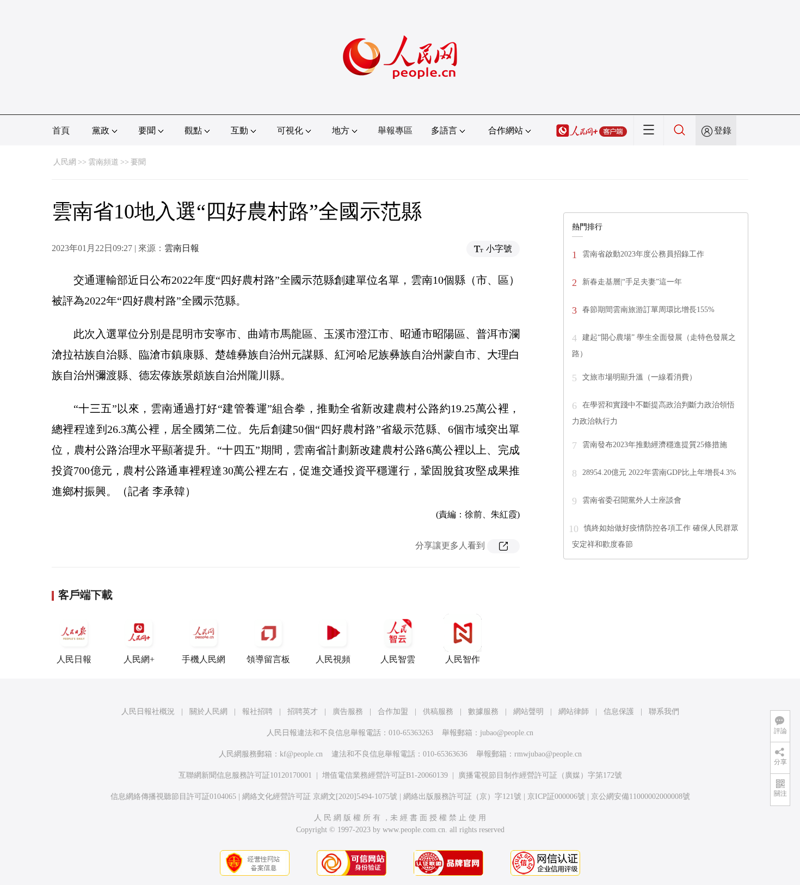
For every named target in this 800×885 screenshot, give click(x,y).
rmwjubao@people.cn (548, 754)
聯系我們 (664, 711)
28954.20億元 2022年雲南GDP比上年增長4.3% (659, 472)
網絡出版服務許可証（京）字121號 (462, 796)
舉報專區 (395, 130)
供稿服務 (438, 711)
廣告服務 (348, 711)
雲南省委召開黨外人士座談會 (631, 500)
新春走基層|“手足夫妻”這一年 (632, 282)
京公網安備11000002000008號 (640, 796)
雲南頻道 (103, 162)
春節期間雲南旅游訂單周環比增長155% (648, 310)
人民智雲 (397, 659)
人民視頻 (333, 659)
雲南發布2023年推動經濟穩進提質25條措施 (654, 445)
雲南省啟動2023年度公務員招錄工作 (643, 254)
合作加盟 (393, 711)
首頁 (61, 130)
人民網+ (139, 659)
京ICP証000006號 (556, 796)
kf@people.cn (301, 754)
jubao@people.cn (506, 733)
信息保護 (619, 711)
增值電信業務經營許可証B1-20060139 (385, 775)
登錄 (722, 130)
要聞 (138, 162)
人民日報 (74, 659)
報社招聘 (257, 711)
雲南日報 (181, 248)
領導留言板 (268, 659)
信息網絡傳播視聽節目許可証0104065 (173, 796)
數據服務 (483, 711)
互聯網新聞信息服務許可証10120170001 (245, 775)
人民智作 (462, 659)
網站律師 (573, 711)
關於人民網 (208, 711)
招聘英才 (302, 711)
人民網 (64, 162)
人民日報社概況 (148, 711)
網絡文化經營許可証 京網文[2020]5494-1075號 (319, 796)
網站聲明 (528, 711)
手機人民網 (203, 659)
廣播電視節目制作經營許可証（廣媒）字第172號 (540, 775)
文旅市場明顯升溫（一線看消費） (639, 377)
